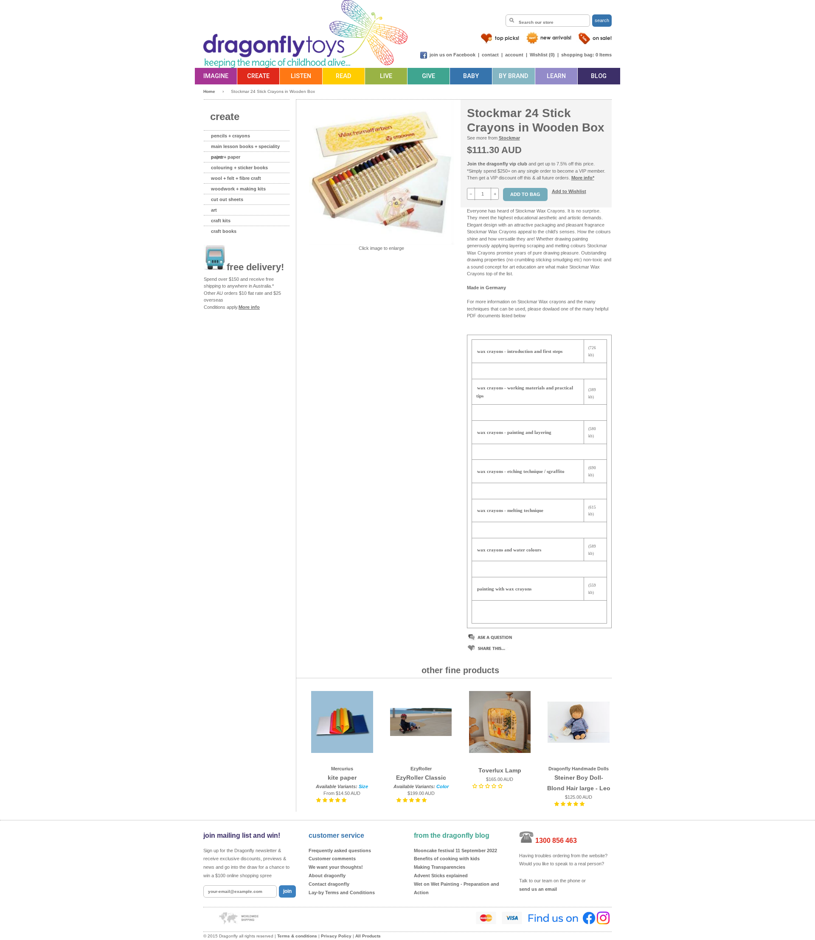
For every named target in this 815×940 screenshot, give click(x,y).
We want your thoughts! (336, 867)
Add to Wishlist (569, 191)
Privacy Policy (336, 936)
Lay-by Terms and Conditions (342, 892)
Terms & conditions (297, 936)
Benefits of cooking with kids (447, 858)
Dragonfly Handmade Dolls (578, 768)
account (514, 54)
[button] (332, 800)
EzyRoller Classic (421, 777)
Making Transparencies (439, 867)
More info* (582, 177)
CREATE (258, 76)
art (214, 210)
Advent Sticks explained (441, 875)
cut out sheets (227, 199)
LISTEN (301, 76)
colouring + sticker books (239, 167)
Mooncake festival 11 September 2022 (455, 850)
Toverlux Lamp (499, 770)
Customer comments (332, 858)
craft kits (220, 220)
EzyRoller (421, 768)
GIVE (428, 76)
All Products (368, 936)
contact (490, 54)
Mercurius (342, 768)
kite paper (342, 777)
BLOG (599, 76)
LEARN (556, 76)
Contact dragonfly (329, 884)
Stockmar (509, 137)
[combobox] (548, 20)
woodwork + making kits (238, 188)
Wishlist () (542, 54)
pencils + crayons (230, 135)
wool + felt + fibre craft (236, 178)
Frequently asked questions (340, 850)
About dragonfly (327, 875)
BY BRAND (513, 76)
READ (343, 76)
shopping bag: (577, 54)
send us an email (538, 889)
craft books (223, 231)
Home (209, 91)
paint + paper (225, 156)
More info (249, 307)
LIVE (386, 76)
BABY (471, 76)
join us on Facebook (452, 54)
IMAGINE (215, 76)
